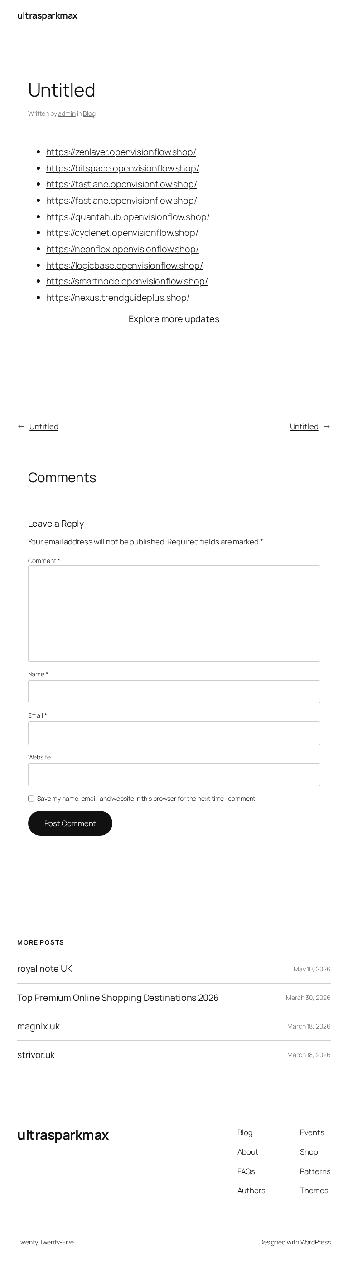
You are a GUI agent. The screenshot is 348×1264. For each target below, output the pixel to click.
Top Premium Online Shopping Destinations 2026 (118, 998)
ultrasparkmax (47, 15)
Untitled (43, 426)
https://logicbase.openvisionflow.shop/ (124, 265)
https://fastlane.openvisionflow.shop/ (121, 184)
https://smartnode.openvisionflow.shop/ (127, 281)
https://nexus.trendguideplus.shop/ (118, 297)
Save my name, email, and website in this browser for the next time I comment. (146, 798)
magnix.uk (38, 1026)
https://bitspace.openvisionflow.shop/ (122, 168)
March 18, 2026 (309, 1026)
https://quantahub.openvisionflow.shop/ (128, 217)
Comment (44, 560)
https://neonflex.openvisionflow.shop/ (122, 249)
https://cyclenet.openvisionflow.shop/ (122, 232)
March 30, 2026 (308, 997)
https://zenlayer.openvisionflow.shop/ (121, 152)
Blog (89, 113)
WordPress (315, 1242)
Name (38, 674)
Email (37, 715)
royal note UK (44, 969)
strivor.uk (36, 1055)
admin (67, 113)
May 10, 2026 (312, 969)
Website (39, 757)
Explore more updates (174, 319)
